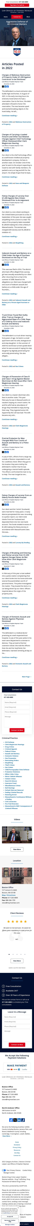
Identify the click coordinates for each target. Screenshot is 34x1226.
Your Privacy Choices (14, 1170)
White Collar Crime (12, 774)
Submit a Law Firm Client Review (17, 968)
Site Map (17, 1153)
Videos (17, 819)
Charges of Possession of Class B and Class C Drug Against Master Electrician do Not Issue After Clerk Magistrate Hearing (17, 379)
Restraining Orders (12, 760)
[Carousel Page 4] (21, 954)
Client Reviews (17, 913)
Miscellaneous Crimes (12, 785)
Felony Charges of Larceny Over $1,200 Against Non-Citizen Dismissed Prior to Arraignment (15, 198)
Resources (17, 1150)
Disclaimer (17, 1145)
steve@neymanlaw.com (11, 903)
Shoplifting (19, 243)
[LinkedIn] (19, 1120)
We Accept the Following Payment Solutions (17, 1056)
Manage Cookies (9, 1173)
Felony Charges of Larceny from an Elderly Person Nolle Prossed (17, 496)
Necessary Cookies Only (10, 1221)
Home (6, 17)
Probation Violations (12, 772)
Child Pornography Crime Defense (17, 770)
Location (17, 860)
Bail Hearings (10, 788)
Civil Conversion (10, 802)
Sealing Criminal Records (14, 792)
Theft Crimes (9, 765)
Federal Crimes (10, 751)
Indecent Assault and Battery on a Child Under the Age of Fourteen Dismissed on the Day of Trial (16, 255)
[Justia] (23, 1120)
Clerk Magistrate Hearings (14, 744)
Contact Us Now (17, 730)
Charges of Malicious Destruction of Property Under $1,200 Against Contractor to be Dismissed (16, 77)
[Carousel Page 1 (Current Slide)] (9, 954)
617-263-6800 (13, 898)
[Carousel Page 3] (17, 954)
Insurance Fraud (10, 783)
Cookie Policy (27, 1170)
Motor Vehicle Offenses (13, 776)
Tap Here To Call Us (17, 5)
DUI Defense (9, 742)
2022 (10, 122)
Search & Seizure (11, 781)
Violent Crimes (10, 779)
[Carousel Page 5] (25, 954)
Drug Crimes (9, 747)
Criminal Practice (10, 738)
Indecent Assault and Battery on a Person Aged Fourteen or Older (16, 302)
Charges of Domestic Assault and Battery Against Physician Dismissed (16, 619)
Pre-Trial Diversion (12, 804)
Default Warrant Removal (14, 790)
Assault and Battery (23, 485)
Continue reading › (9, 115)
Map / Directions (8, 895)
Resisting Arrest (11, 795)
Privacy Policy (17, 1147)
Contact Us (17, 17)
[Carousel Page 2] (13, 954)
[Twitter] (15, 1120)
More (28, 17)
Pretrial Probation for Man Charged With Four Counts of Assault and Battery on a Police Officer (15, 441)
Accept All (10, 1216)
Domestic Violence (11, 756)
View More (17, 849)
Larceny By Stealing (23, 543)
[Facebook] (11, 1120)
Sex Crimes (19, 366)
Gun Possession (10, 758)
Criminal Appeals (11, 749)
